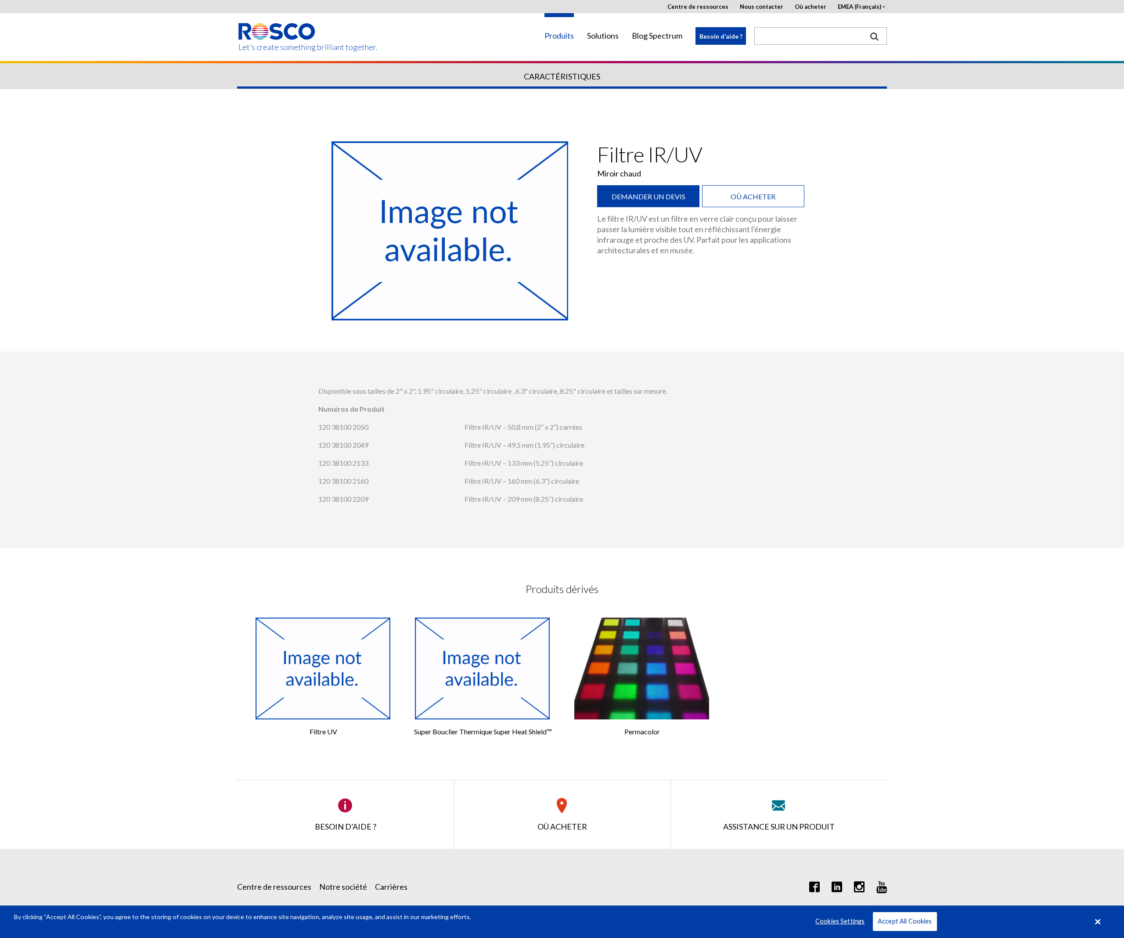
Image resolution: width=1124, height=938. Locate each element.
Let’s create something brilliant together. (277, 47)
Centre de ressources (697, 7)
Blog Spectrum (657, 35)
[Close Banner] (1098, 922)
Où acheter (810, 7)
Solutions (603, 35)
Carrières (391, 886)
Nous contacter (761, 7)
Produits (559, 35)
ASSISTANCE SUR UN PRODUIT (779, 826)
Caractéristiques (562, 76)
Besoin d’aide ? (720, 36)
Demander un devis (648, 196)
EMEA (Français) (859, 7)
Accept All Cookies (905, 921)
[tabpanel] (450, 231)
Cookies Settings (840, 921)
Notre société (343, 886)
